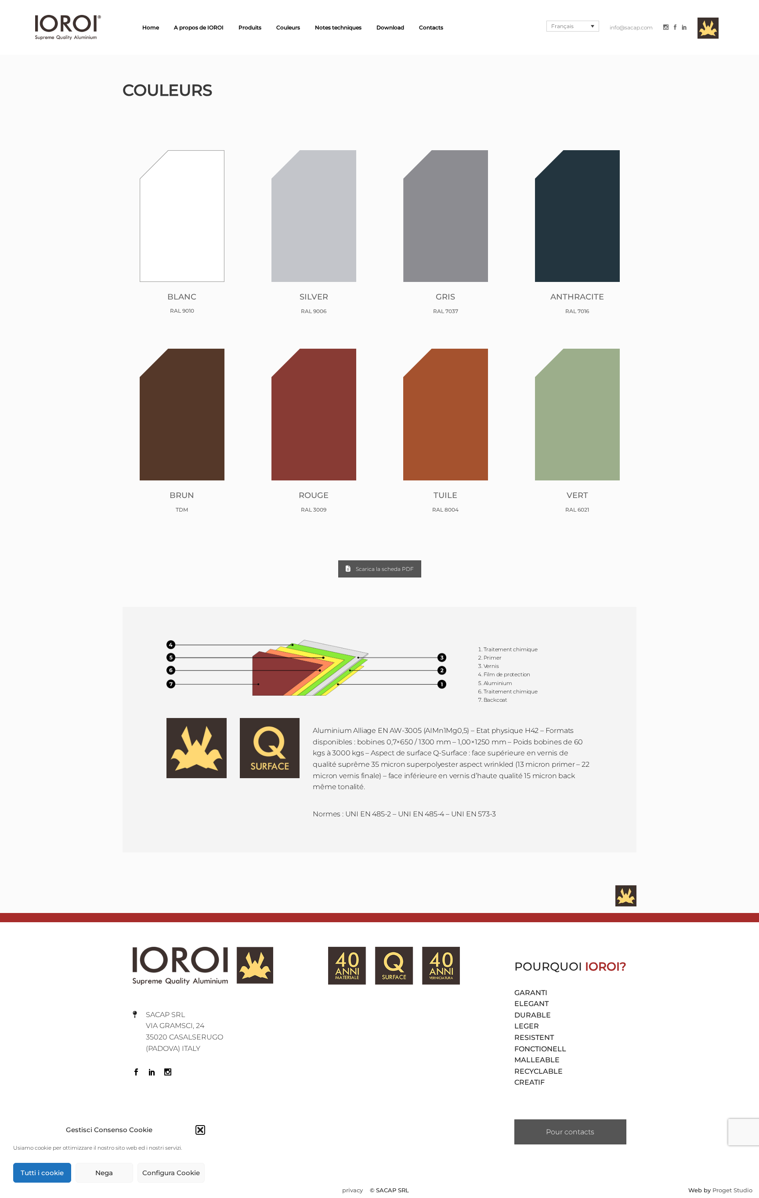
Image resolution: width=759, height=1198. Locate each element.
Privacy (352, 1190)
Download (390, 27)
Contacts (431, 27)
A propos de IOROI (199, 27)
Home (150, 27)
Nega (104, 1173)
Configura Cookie (171, 1173)
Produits (250, 27)
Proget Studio (732, 1190)
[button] (200, 1130)
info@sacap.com (631, 27)
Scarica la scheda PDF (385, 569)
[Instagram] (666, 27)
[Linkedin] (684, 27)
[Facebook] (675, 27)
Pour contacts (570, 1132)
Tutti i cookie (42, 1173)
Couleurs (288, 27)
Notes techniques (338, 27)
